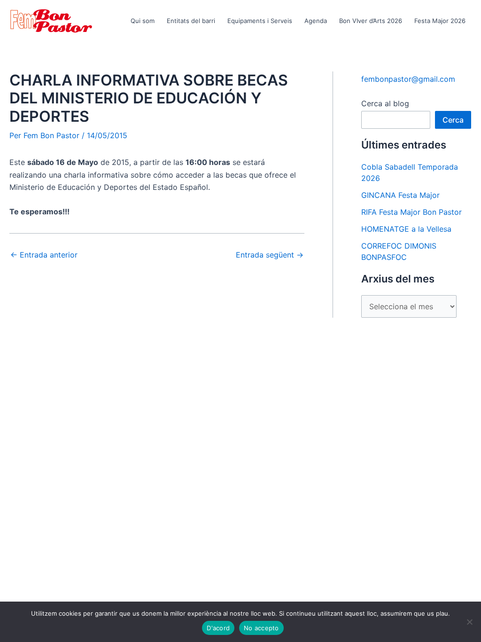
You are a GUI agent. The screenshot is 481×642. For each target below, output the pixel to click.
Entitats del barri (191, 20)
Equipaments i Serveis (259, 20)
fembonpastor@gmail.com (408, 79)
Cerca (453, 120)
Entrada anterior (44, 254)
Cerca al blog (385, 103)
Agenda (315, 20)
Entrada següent (269, 254)
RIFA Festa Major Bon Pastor (411, 212)
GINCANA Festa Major (400, 195)
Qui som (143, 20)
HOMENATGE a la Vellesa (406, 229)
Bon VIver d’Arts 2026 (370, 20)
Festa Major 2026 (439, 20)
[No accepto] (469, 621)
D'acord (218, 628)
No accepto (261, 628)
